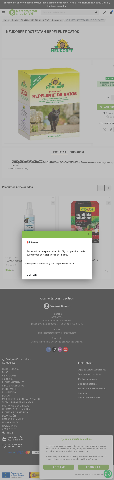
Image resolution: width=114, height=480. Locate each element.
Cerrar (32, 274)
